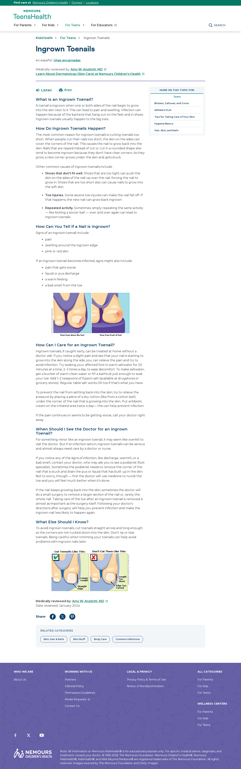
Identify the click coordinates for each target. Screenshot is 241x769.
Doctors (77, 2)
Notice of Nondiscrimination (145, 686)
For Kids (203, 686)
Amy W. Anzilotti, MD (89, 69)
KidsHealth (44, 38)
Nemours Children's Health (50, 2)
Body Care (100, 639)
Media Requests (75, 699)
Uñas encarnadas (67, 60)
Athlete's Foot (162, 110)
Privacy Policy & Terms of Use (146, 679)
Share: (41, 616)
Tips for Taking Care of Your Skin (174, 116)
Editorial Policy (74, 686)
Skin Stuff (79, 639)
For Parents (205, 679)
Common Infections (128, 639)
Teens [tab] (177, 96)
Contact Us (72, 706)
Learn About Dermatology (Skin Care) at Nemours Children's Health (90, 74)
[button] (44, 90)
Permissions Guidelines (80, 692)
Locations (92, 2)
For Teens (68, 38)
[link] (104, 25)
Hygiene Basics (163, 123)
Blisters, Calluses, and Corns (171, 103)
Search (220, 25)
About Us (20, 679)
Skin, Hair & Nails (53, 639)
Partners (70, 679)
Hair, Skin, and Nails (166, 130)
